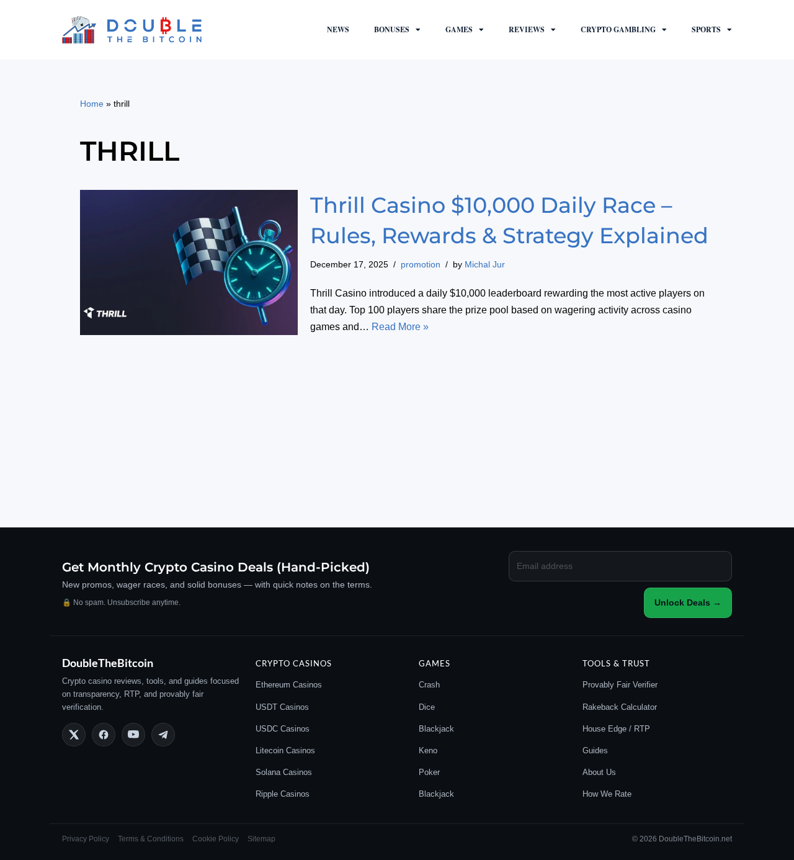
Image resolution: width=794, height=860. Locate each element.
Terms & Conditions (151, 839)
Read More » (400, 326)
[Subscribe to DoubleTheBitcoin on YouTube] (133, 734)
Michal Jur (485, 264)
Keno (428, 750)
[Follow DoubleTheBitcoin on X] (74, 734)
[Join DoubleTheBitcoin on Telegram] (163, 734)
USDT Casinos (282, 707)
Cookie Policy (215, 839)
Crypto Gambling (618, 29)
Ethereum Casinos (289, 684)
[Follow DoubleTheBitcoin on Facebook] (103, 734)
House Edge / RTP (616, 728)
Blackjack (436, 728)
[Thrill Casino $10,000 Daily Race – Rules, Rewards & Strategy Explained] (189, 262)
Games (459, 29)
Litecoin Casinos (285, 750)
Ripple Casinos (283, 794)
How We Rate (606, 794)
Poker (429, 772)
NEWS (338, 29)
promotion (420, 264)
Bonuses (391, 29)
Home (92, 104)
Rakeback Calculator (619, 707)
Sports (706, 29)
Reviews (527, 29)
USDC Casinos (283, 728)
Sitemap (261, 839)
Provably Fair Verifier (620, 684)
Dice (427, 707)
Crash (429, 684)
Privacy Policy (85, 839)
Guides (595, 750)
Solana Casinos (284, 772)
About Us (599, 772)
